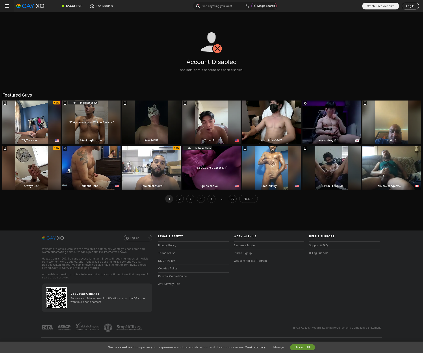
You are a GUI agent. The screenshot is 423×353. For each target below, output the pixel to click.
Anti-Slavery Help (169, 283)
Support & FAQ (318, 245)
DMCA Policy (166, 260)
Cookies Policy (168, 268)
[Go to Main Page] (36, 6)
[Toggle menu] (7, 6)
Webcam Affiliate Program (250, 260)
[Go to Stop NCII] (130, 327)
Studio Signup (243, 253)
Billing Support (318, 253)
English (134, 238)
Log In (410, 6)
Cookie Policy (255, 347)
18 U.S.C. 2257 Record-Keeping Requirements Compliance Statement (337, 327)
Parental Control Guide (172, 276)
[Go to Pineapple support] (108, 328)
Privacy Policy (167, 245)
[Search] (247, 6)
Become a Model (244, 245)
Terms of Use (166, 253)
